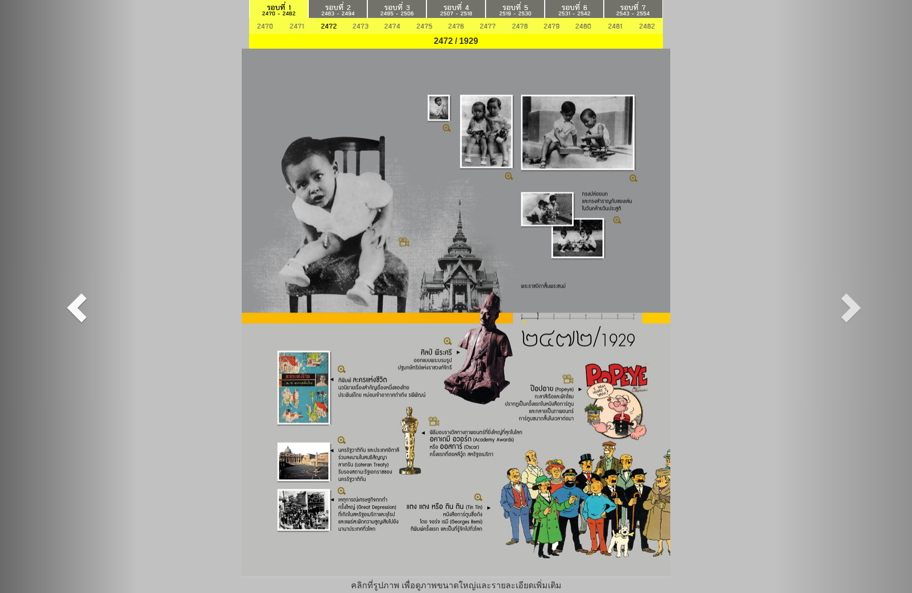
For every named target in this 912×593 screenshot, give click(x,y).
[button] (68, 296)
